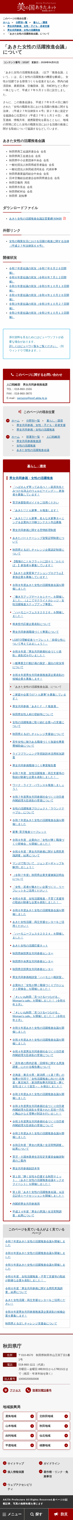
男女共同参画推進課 (29, 441)
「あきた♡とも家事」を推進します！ (35, 510)
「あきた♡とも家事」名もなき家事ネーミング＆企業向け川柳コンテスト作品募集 (38, 520)
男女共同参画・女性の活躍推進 (23, 30)
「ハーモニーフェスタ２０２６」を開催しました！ (38, 614)
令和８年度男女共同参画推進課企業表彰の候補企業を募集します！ (38, 676)
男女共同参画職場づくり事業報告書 (34, 765)
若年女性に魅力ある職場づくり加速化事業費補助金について (38, 743)
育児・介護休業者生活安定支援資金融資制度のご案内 (38, 1158)
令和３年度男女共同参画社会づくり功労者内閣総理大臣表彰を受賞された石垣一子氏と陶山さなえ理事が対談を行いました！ (38, 1109)
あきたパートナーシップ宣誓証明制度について (38, 539)
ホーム (6, 22)
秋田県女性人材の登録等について (32, 714)
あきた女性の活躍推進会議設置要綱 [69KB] (35, 218)
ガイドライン (52, 1463)
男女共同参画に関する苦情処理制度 (34, 530)
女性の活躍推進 (26, 445)
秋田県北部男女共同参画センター (32, 969)
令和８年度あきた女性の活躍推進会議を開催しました (38, 586)
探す (38, 1514)
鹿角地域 (10, 1416)
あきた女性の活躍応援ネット (30, 945)
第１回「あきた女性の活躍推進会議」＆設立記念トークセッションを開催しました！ (38, 1193)
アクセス (15, 1390)
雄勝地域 (45, 1445)
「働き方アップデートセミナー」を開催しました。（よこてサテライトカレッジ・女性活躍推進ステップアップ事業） (38, 600)
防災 (64, 1514)
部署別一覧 (33, 436)
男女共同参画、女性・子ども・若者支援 (28, 26)
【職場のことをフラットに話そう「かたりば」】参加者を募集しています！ (38, 563)
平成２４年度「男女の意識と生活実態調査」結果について (37, 1213)
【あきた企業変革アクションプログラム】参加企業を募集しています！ (38, 575)
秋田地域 (45, 1425)
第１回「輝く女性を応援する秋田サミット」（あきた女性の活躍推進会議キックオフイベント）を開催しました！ (38, 1180)
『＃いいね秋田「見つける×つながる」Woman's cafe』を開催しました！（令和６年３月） (38, 1000)
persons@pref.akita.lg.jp (32, 398)
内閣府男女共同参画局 (26, 1203)
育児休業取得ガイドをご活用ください (35, 502)
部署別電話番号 (42, 1390)
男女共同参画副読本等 (26, 1168)
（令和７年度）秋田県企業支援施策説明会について (38, 876)
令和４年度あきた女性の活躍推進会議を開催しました (38, 1041)
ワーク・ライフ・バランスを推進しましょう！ (38, 787)
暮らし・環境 (40, 22)
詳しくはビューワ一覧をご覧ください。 (33, 346)
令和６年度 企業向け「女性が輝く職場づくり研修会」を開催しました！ (38, 841)
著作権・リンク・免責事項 (56, 1474)
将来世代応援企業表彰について (31, 624)
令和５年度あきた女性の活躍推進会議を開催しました (38, 1029)
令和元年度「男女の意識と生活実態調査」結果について (38, 1146)
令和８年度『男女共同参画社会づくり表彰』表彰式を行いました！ (37, 653)
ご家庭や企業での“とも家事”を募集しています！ (39, 696)
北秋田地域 (46, 1416)
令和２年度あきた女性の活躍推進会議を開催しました (38, 1135)
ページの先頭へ (66, 1502)
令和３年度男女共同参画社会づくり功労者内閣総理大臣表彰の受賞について (38, 1123)
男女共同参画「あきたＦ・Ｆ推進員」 (35, 706)
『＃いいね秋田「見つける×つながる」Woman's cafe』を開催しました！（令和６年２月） (38, 1016)
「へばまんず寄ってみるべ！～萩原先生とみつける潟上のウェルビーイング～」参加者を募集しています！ (38, 490)
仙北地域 (45, 1435)
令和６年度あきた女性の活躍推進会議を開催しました (38, 912)
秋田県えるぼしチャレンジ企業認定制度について (38, 551)
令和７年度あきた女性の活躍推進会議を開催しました (38, 822)
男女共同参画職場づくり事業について (35, 631)
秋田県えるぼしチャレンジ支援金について (38, 734)
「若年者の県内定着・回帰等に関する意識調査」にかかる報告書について (38, 1065)
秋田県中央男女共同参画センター (32, 961)
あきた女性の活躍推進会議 (33, 450)
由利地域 (10, 1435)
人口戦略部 (53, 436)
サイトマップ (16, 1463)
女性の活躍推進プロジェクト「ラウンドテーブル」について (38, 810)
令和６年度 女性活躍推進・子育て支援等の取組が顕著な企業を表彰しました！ (38, 900)
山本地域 (10, 1425)
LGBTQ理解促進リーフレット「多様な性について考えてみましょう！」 (38, 641)
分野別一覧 (21, 22)
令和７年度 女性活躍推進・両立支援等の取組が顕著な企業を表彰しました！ (38, 775)
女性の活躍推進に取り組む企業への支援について (38, 724)
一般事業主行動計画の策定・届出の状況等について (38, 665)
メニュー (15, 1514)
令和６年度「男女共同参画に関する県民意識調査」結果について (38, 853)
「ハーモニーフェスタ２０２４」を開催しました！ (38, 935)
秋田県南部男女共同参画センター (32, 953)
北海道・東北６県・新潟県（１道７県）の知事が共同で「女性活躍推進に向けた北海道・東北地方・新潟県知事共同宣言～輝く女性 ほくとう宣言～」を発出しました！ (38, 1080)
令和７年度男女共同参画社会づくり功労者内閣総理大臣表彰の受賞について (38, 798)
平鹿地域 (10, 1445)
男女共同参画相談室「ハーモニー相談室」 (38, 977)
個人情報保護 (16, 1471)
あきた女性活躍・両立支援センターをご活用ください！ (38, 923)
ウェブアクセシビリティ (20, 1487)
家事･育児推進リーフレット (29, 831)
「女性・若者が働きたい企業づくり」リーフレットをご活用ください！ (38, 888)
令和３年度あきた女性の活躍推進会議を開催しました (38, 1096)
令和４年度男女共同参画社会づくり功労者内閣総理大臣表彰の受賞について (38, 1053)
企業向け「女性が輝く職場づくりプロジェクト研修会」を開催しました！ (38, 987)
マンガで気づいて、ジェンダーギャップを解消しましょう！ (38, 865)
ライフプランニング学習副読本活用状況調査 (38, 755)
